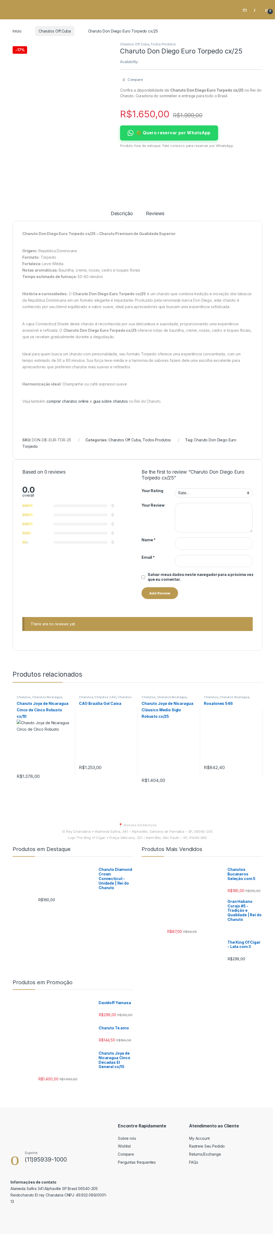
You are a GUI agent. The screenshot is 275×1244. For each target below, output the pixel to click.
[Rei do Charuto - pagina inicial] (28, 10)
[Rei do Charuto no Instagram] (47, 1214)
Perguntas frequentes (137, 1162)
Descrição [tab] (122, 213)
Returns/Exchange (205, 1154)
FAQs (193, 1162)
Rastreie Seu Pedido (207, 1146)
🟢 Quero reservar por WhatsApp (173, 132)
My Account (199, 1138)
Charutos (24, 697)
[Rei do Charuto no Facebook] (12, 1213)
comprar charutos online (67, 401)
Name (148, 540)
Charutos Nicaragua (47, 697)
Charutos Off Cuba (55, 31)
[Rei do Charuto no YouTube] (59, 1214)
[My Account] (257, 9)
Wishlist (124, 1146)
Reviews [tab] (155, 213)
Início (17, 31)
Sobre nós (127, 1138)
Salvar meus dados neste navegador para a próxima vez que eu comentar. (201, 577)
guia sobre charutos (110, 401)
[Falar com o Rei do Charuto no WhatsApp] (24, 1214)
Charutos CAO (105, 697)
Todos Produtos (163, 44)
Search (245, 10)
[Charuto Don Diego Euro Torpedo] (44, 45)
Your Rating (152, 490)
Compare (126, 1154)
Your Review (153, 505)
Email (148, 557)
